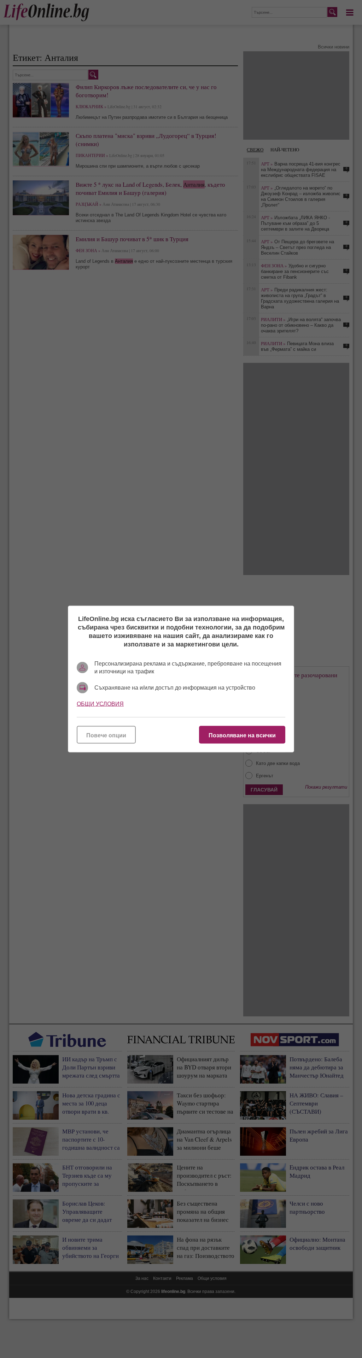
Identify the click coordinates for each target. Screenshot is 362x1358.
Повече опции (106, 735)
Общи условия (100, 704)
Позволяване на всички (242, 735)
